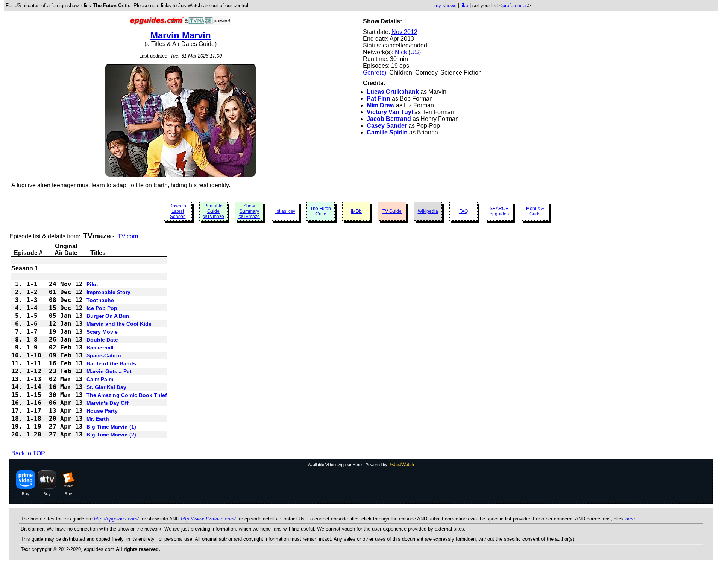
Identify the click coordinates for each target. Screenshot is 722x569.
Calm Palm (99, 379)
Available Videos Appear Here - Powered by (348, 464)
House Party (102, 411)
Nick (401, 52)
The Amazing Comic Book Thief (126, 395)
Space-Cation (103, 355)
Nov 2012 (404, 32)
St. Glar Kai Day (106, 387)
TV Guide (392, 211)
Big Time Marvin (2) (111, 435)
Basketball (100, 348)
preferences (515, 5)
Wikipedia (428, 211)
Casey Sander (387, 125)
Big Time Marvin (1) (111, 427)
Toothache (100, 300)
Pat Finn (378, 98)
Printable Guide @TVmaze (213, 211)
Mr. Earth (97, 419)
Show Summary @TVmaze (249, 211)
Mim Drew (380, 105)
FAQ (463, 211)
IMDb (356, 211)
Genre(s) (374, 72)
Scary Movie (102, 332)
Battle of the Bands (111, 363)
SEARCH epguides (499, 211)
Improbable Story (108, 292)
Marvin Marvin (180, 35)
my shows (445, 5)
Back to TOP (28, 453)
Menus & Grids (535, 211)
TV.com (128, 236)
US (414, 52)
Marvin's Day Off (107, 403)
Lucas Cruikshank (393, 91)
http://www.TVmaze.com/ (208, 519)
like (464, 5)
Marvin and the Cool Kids (119, 324)
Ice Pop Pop (101, 308)
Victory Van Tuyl (390, 112)
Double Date (102, 340)
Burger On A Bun (107, 316)
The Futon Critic (320, 211)
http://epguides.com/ (116, 519)
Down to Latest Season (177, 211)
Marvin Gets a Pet (109, 371)
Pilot (92, 284)
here (630, 519)
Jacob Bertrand (389, 119)
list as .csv (285, 211)
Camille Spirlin (387, 132)
